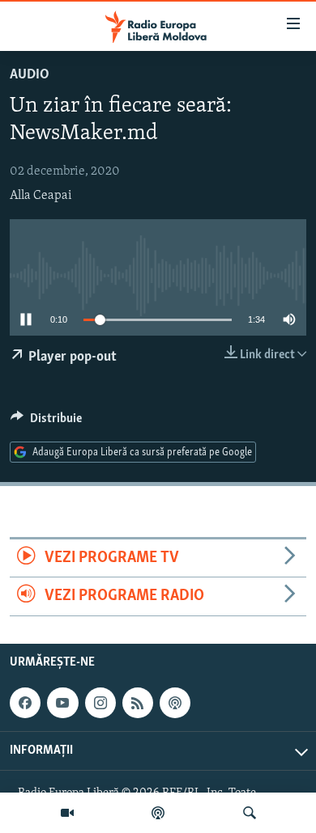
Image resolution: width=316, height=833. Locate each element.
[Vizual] (67, 813)
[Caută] (249, 813)
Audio (29, 75)
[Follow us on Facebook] (25, 702)
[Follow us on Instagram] (100, 702)
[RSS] (137, 702)
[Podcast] (158, 813)
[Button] (46, 422)
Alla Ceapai (41, 195)
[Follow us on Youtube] (62, 702)
